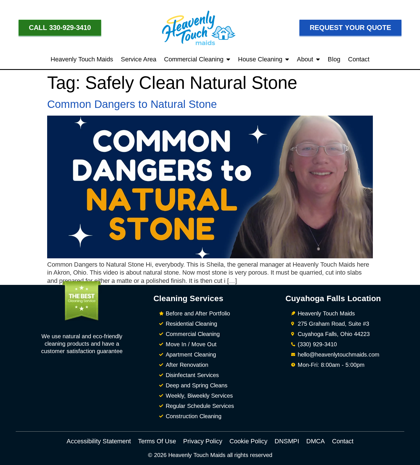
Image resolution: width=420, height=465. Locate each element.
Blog (334, 59)
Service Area (138, 59)
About (305, 59)
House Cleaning (260, 59)
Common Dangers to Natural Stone (132, 104)
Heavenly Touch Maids (82, 59)
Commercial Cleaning (193, 59)
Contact (358, 59)
